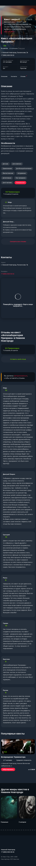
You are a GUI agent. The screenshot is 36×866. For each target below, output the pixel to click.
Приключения (7, 168)
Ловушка (21, 48)
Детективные (7, 178)
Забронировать (8, 769)
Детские (5, 164)
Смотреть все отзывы (18, 241)
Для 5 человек (7, 182)
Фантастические (8, 173)
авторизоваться (20, 376)
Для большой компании (23, 168)
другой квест (9, 31)
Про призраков (20, 178)
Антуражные (22, 173)
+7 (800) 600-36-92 (7, 55)
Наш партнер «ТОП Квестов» (10, 859)
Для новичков (16, 164)
